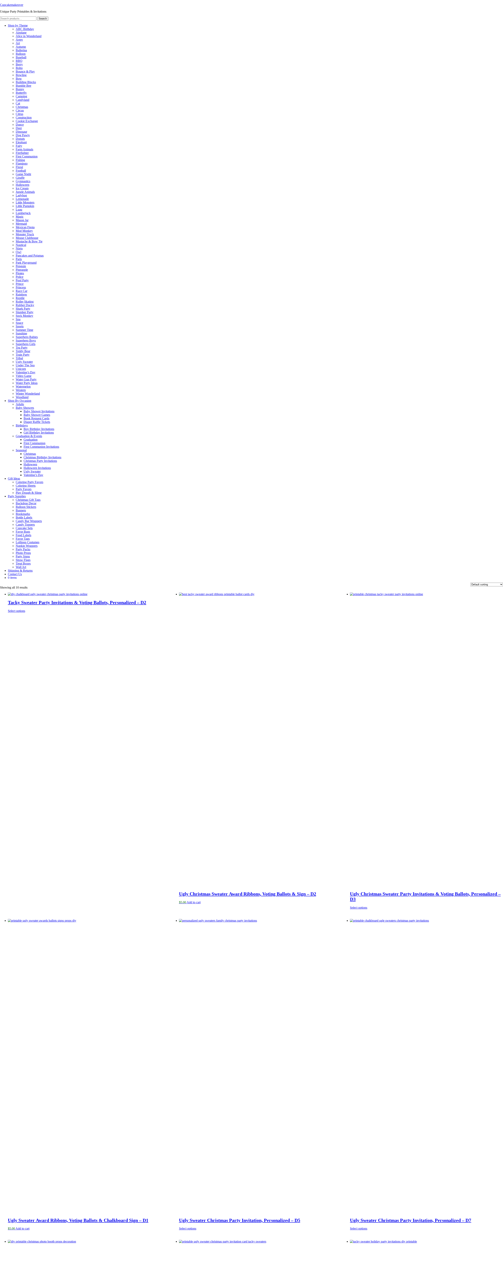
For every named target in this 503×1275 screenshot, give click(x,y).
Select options (16, 611)
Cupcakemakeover (11, 4)
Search (43, 18)
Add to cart (194, 902)
